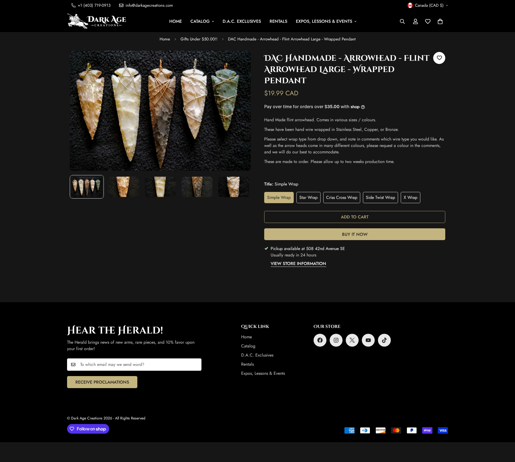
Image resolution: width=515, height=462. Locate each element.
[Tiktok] (384, 340)
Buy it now (354, 234)
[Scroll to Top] (504, 433)
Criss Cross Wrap (343, 198)
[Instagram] (336, 340)
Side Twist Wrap (382, 198)
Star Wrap (310, 198)
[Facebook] (320, 340)
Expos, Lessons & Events (324, 21)
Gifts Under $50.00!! (199, 39)
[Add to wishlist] (439, 58)
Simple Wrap (280, 198)
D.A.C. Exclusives (242, 21)
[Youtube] (368, 340)
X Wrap (412, 198)
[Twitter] (352, 340)
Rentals (278, 21)
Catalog (200, 21)
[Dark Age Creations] (96, 21)
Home (175, 21)
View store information (298, 263)
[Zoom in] (239, 62)
